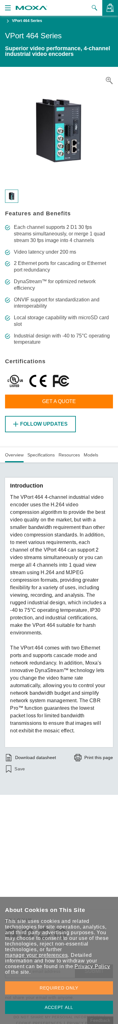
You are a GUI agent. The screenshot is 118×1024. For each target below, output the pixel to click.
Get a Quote (59, 401)
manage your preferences (36, 955)
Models (91, 454)
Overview (14, 454)
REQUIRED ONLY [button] (59, 987)
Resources (69, 454)
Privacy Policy (92, 966)
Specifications (41, 454)
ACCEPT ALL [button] (59, 1007)
